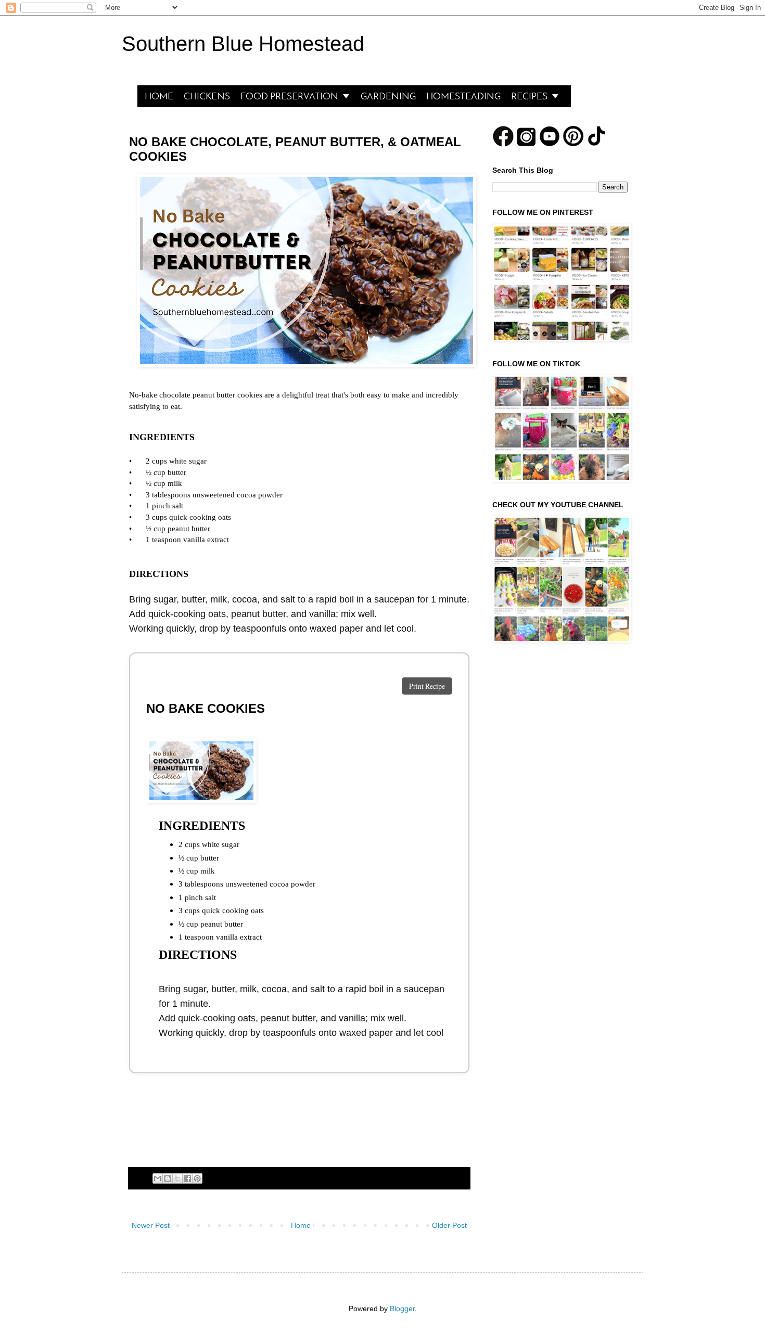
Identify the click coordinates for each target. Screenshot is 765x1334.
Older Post (449, 1225)
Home (301, 1225)
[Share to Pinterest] (197, 1178)
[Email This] (157, 1178)
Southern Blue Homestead (243, 43)
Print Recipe (427, 686)
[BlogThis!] (167, 1178)
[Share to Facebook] (187, 1178)
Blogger (402, 1308)
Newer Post (151, 1225)
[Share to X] (177, 1178)
